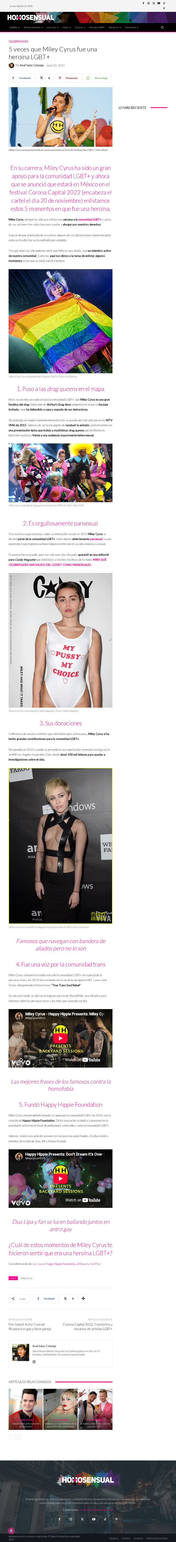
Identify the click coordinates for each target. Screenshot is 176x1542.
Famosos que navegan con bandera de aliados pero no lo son (60, 944)
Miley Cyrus (26, 1278)
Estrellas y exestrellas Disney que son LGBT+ (95, 1425)
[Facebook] (143, 3)
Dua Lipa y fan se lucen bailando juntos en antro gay (60, 1225)
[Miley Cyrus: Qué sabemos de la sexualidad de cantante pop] (60, 1409)
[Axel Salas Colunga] (12, 65)
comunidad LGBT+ (89, 219)
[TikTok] (164, 3)
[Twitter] (153, 3)
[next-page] (18, 1437)
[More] (83, 1298)
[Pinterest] (164, 8)
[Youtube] (158, 3)
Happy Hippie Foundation (61, 1264)
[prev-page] (11, 1437)
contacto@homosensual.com (96, 1509)
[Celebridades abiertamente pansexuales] (26, 1409)
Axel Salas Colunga (32, 65)
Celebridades (18, 41)
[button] (162, 27)
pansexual (96, 539)
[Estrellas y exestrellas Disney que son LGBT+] (95, 1409)
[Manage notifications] (11, 1530)
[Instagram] (148, 3)
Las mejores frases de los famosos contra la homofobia (61, 1085)
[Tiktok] (105, 1519)
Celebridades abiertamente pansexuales (25, 1425)
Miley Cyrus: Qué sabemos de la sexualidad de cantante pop (60, 1425)
